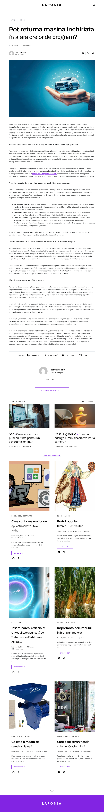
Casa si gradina (71, 736)
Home (12, 20)
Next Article (87, 401)
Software (27, 516)
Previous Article (19, 401)
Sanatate (22, 622)
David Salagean (20, 52)
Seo (19, 516)
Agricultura (63, 622)
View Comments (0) (50, 391)
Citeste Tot (19, 553)
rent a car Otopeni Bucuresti (44, 174)
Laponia (52, 5)
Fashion (67, 516)
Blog (22, 20)
